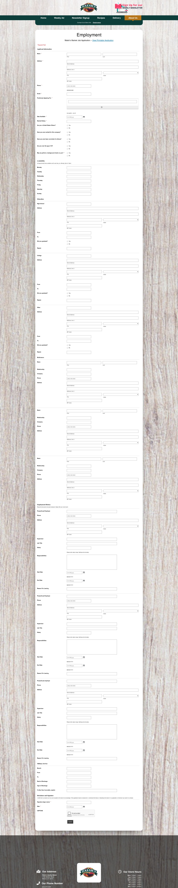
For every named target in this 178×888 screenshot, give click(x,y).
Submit (70, 821)
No (69, 128)
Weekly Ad (59, 17)
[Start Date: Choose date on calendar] (84, 572)
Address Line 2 (70, 69)
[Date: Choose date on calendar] (84, 807)
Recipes (101, 17)
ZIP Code (69, 81)
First (68, 56)
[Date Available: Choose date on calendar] (84, 117)
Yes (70, 125)
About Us (132, 17)
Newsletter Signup (80, 17)
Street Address (70, 64)
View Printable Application (102, 40)
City (68, 75)
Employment (97, 22)
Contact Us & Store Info (84, 22)
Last (104, 56)
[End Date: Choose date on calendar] (84, 581)
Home (43, 17)
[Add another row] (101, 107)
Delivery (117, 17)
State (104, 75)
